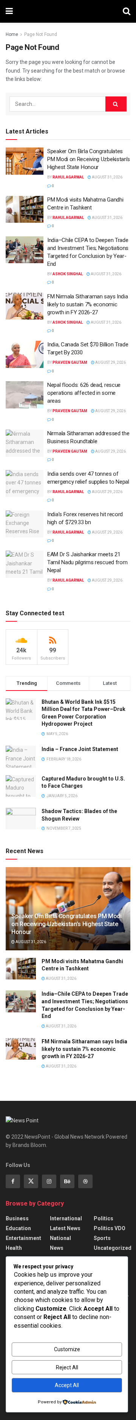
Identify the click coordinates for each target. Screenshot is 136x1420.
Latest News (65, 1228)
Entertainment (23, 1238)
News (56, 1248)
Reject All (67, 1367)
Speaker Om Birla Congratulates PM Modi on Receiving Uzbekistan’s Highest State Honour (88, 159)
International (66, 1218)
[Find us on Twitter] (31, 1181)
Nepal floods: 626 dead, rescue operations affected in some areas (84, 393)
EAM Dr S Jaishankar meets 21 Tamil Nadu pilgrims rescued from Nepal (87, 562)
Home (12, 34)
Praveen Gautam (70, 362)
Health (14, 1248)
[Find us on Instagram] (49, 1181)
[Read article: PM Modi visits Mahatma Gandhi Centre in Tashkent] (24, 209)
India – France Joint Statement (80, 749)
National (60, 1238)
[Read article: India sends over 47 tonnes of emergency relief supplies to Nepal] (24, 483)
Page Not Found (40, 34)
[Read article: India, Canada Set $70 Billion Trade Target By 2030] (24, 354)
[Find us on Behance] (67, 1181)
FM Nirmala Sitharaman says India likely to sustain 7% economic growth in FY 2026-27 (87, 304)
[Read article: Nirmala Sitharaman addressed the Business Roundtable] (24, 443)
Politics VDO (109, 1228)
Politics (103, 1218)
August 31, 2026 (106, 177)
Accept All (67, 1385)
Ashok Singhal (68, 274)
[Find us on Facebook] (13, 1181)
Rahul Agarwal (68, 177)
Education (18, 1228)
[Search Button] (126, 11)
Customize (67, 1349)
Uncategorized (112, 1248)
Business (17, 1218)
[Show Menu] (9, 11)
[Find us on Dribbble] (85, 1181)
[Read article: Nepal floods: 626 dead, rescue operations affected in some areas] (24, 394)
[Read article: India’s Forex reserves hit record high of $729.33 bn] (24, 524)
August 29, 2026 (110, 362)
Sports (102, 1238)
